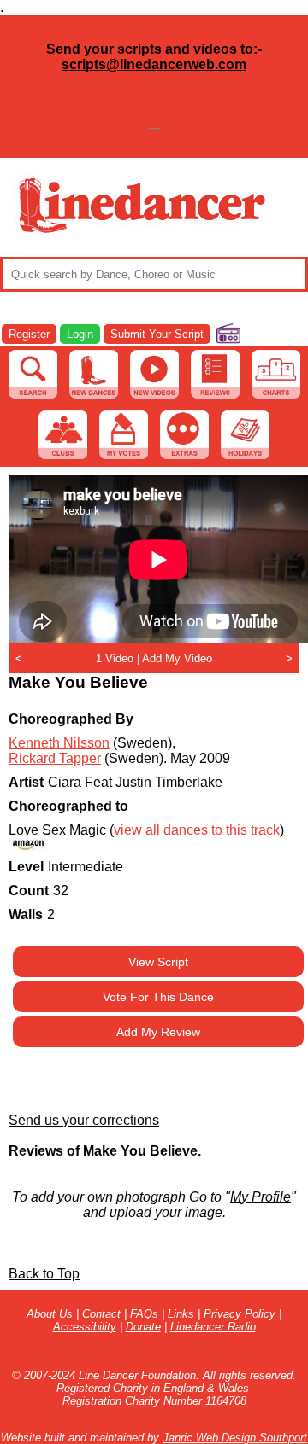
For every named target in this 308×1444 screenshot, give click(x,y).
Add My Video (177, 658)
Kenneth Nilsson (59, 743)
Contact (101, 1313)
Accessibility (84, 1326)
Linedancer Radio (213, 1326)
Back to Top (44, 1273)
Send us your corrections (84, 1120)
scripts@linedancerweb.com (154, 64)
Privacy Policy (239, 1313)
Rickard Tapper (55, 758)
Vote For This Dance (158, 997)
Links (181, 1313)
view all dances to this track (197, 830)
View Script (158, 962)
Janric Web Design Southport (235, 1437)
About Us (50, 1313)
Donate (143, 1326)
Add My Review (158, 1032)
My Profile (260, 1197)
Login (80, 334)
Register (29, 334)
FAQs (144, 1313)
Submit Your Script (157, 334)
